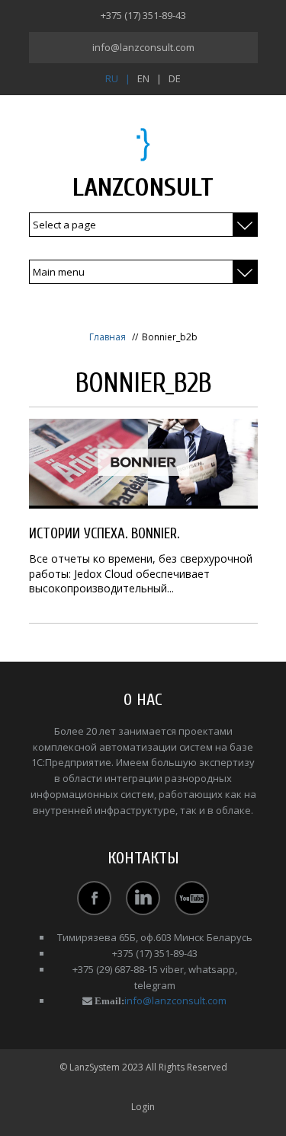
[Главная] (143, 143)
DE (175, 78)
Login (143, 1106)
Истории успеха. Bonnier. (104, 533)
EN (143, 78)
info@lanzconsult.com (143, 47)
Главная (107, 336)
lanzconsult (143, 188)
